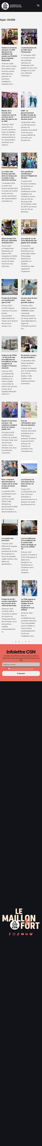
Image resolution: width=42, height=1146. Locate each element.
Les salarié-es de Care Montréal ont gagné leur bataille (29, 240)
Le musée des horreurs (7, 539)
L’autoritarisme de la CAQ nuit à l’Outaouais (28, 50)
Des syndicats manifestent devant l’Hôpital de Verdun (29, 174)
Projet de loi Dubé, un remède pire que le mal (9, 300)
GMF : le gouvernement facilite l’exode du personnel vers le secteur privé (28, 115)
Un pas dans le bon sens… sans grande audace (29, 300)
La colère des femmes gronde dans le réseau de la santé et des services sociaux (9, 175)
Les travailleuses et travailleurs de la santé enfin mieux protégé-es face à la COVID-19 (28, 543)
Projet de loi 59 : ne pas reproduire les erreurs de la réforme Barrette (9, 602)
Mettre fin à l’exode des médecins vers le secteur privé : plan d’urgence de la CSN (9, 116)
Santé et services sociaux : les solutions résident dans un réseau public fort (9, 425)
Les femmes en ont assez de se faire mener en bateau (27, 482)
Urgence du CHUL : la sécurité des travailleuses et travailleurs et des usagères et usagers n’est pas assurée (9, 361)
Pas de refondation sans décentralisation (28, 423)
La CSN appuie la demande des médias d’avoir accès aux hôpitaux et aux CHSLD (28, 604)
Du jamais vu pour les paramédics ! (28, 356)
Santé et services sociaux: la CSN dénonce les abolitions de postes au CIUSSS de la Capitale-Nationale (9, 54)
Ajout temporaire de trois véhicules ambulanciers (9, 240)
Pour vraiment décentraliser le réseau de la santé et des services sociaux (9, 483)
